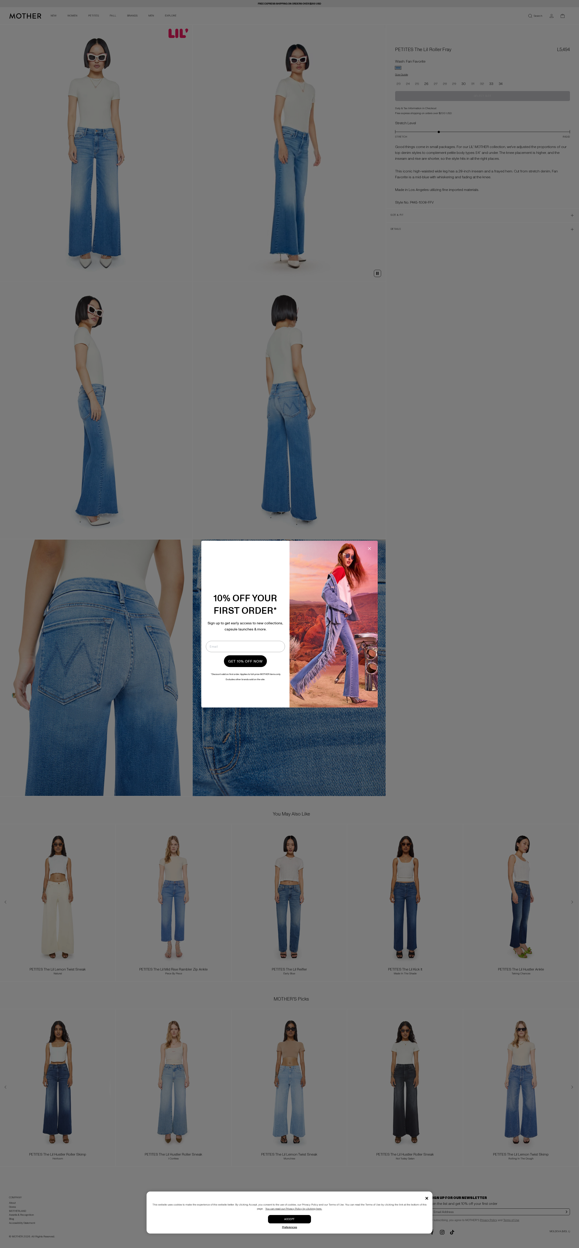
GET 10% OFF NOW (245, 661)
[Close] (427, 1198)
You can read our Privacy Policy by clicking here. (293, 1209)
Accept (289, 1219)
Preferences (289, 1227)
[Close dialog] (369, 548)
